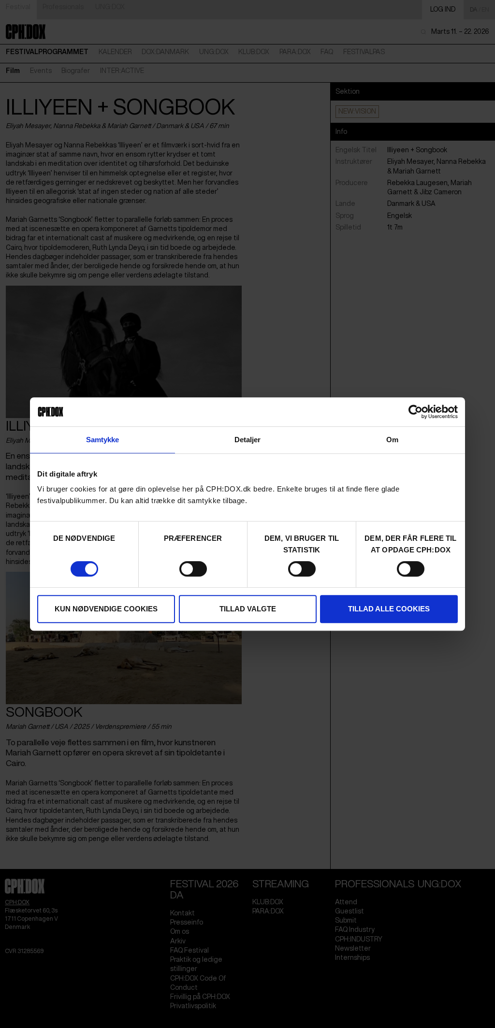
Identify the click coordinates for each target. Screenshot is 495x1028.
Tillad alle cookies (389, 609)
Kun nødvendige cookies (106, 609)
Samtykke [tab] (102, 439)
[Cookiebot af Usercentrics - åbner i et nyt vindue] (415, 412)
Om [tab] (392, 439)
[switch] (193, 569)
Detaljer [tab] (247, 439)
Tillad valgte (247, 609)
